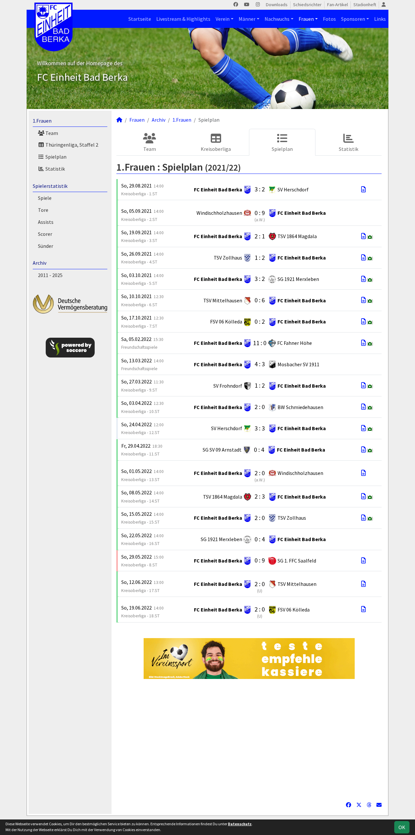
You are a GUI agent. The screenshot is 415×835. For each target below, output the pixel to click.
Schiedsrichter (307, 4)
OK (401, 827)
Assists (45, 222)
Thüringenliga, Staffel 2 (71, 144)
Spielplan (55, 156)
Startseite (139, 19)
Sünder (45, 246)
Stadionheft (364, 4)
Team (51, 133)
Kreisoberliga (216, 149)
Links (380, 19)
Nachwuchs (277, 19)
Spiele (45, 198)
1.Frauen (42, 120)
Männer (247, 19)
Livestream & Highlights (183, 19)
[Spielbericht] (363, 189)
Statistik (54, 168)
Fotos (329, 19)
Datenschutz (240, 823)
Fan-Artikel (337, 4)
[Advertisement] (249, 740)
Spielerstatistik (50, 186)
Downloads (277, 4)
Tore (43, 210)
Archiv (39, 263)
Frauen (306, 19)
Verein (223, 19)
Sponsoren (353, 19)
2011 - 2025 (50, 275)
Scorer (45, 234)
